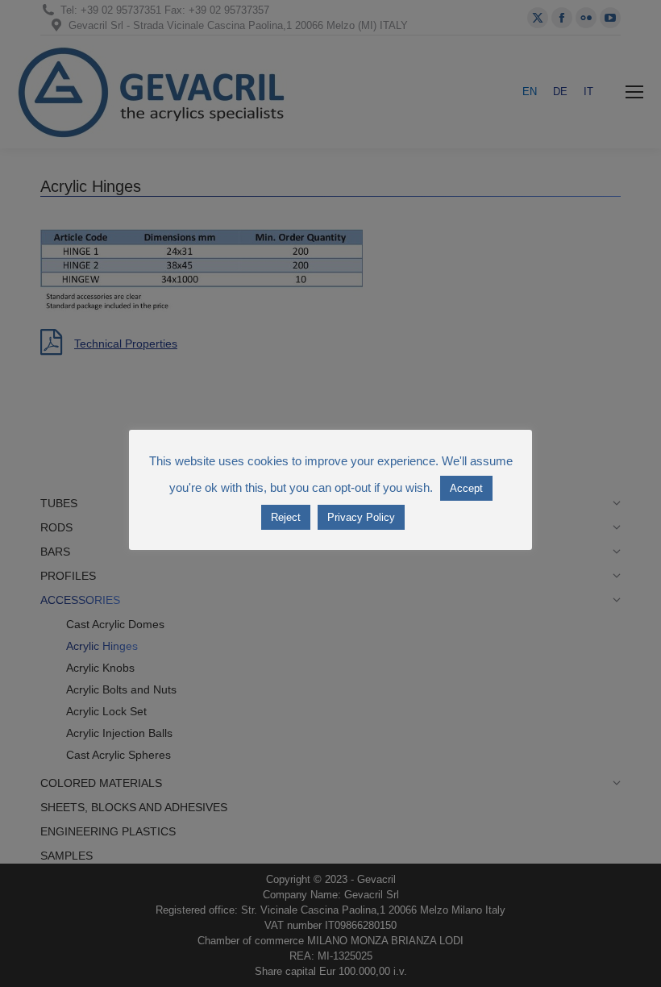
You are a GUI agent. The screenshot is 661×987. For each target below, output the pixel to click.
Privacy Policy (361, 517)
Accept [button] (466, 488)
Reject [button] (286, 517)
